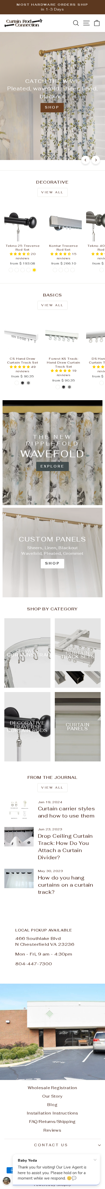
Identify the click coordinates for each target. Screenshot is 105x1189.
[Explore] (52, 452)
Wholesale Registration (52, 1087)
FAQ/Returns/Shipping (52, 1121)
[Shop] (52, 552)
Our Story (52, 1096)
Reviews (52, 1130)
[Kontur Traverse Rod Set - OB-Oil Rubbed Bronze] (67, 270)
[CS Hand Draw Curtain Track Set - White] (17, 383)
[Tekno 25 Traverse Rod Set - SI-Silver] (17, 270)
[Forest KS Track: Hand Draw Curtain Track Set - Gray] (69, 387)
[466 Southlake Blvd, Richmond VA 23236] (52, 997)
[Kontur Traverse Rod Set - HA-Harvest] (61, 270)
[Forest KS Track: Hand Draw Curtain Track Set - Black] (63, 387)
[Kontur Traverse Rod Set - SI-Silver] (72, 270)
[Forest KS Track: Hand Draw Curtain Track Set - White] (58, 387)
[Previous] (85, 160)
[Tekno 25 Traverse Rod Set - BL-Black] (11, 270)
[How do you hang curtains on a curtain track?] (19, 878)
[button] (20, 254)
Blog (52, 1104)
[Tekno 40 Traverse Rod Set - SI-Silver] (101, 270)
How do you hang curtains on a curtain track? (65, 884)
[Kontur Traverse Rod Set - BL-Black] (55, 270)
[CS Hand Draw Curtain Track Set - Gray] (28, 383)
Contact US (51, 1145)
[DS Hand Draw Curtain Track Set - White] (101, 383)
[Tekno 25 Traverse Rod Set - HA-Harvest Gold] (34, 270)
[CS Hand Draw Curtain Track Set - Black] (22, 383)
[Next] (95, 160)
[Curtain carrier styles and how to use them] (19, 809)
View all (52, 192)
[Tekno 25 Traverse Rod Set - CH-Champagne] (28, 270)
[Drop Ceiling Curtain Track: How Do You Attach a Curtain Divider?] (19, 836)
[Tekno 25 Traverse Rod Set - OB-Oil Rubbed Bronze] (22, 270)
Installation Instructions (52, 1113)
